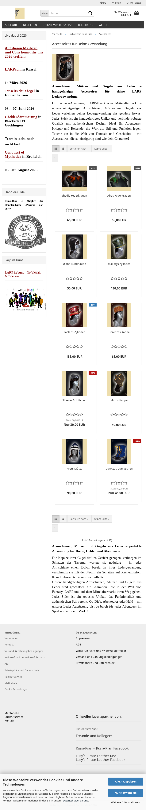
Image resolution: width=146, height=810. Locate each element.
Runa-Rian (84, 748)
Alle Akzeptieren (125, 781)
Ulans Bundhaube (74, 264)
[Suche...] (90, 13)
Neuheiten (30, 25)
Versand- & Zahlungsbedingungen (24, 651)
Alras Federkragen (119, 195)
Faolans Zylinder (74, 332)
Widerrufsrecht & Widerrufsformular (25, 657)
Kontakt (9, 644)
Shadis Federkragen (74, 195)
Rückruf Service (13, 676)
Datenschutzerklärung (75, 800)
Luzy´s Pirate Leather (92, 756)
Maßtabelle (11, 683)
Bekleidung (85, 25)
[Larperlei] (20, 13)
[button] (103, 3)
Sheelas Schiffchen (74, 400)
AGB (7, 664)
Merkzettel (135, 2)
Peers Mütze (74, 468)
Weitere (104, 25)
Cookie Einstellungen (16, 689)
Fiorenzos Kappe (119, 332)
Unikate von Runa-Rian (57, 25)
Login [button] (117, 2)
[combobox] (79, 148)
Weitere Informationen (125, 802)
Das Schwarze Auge (87, 729)
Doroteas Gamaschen (119, 468)
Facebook (121, 748)
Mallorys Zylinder (119, 264)
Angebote (11, 25)
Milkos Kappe (119, 400)
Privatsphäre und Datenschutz (22, 670)
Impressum (11, 638)
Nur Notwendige (125, 792)
